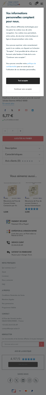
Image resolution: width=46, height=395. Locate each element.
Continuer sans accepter (23, 89)
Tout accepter (23, 81)
